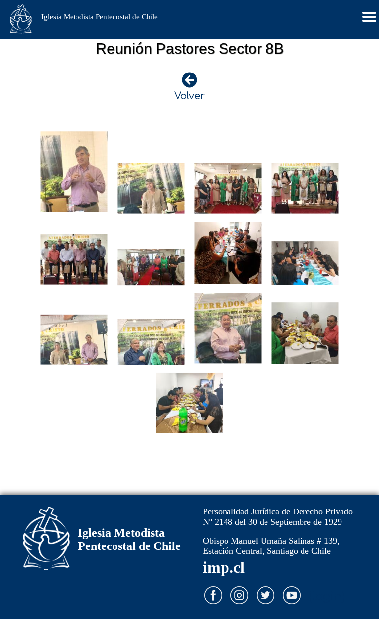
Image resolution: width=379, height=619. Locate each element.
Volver (189, 96)
